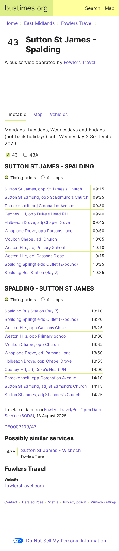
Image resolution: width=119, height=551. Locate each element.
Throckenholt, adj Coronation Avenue (39, 205)
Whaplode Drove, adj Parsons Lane (38, 352)
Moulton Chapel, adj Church (31, 239)
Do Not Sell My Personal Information (66, 540)
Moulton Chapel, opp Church (32, 344)
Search (92, 8)
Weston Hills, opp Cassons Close (35, 327)
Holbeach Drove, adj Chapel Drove (37, 222)
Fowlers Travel (79, 62)
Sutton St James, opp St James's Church (43, 188)
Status (53, 502)
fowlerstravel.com (24, 485)
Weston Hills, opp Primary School (35, 335)
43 (14, 155)
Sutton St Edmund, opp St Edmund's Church (46, 197)
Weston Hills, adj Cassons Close (34, 255)
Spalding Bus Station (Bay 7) (32, 272)
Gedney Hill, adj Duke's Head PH (35, 369)
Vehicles (59, 114)
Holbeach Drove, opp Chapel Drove (38, 361)
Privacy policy (74, 502)
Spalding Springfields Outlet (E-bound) (41, 264)
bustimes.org (26, 8)
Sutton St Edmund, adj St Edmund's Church (46, 386)
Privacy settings (104, 502)
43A (33, 155)
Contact (10, 502)
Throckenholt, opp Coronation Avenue (40, 377)
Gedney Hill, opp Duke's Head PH (36, 213)
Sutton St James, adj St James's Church (42, 394)
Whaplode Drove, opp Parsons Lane (38, 230)
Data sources (32, 502)
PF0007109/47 (20, 427)
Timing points (23, 177)
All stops (55, 177)
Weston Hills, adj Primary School (35, 247)
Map (109, 8)
